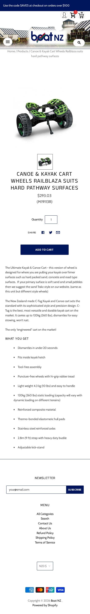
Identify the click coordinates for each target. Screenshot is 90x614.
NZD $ (43, 566)
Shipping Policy (45, 537)
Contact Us (45, 523)
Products (22, 51)
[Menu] (7, 42)
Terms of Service (45, 542)
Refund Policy (45, 533)
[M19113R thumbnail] (45, 162)
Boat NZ (56, 600)
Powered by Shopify (45, 605)
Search (45, 518)
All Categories (45, 514)
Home (11, 51)
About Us (45, 528)
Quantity (37, 219)
